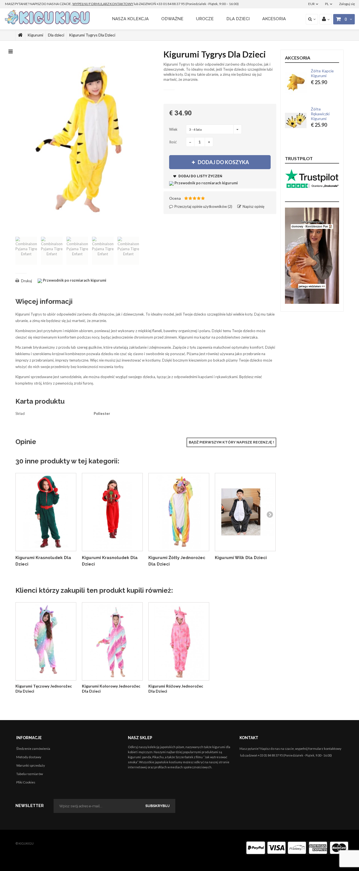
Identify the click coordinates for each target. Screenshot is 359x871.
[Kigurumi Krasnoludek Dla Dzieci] (45, 512)
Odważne (172, 18)
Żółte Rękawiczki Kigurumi (320, 114)
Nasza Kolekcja (130, 18)
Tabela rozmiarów (29, 774)
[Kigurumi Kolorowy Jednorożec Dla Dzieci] (112, 641)
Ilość (173, 142)
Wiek (173, 129)
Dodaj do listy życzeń (200, 176)
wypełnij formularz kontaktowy (318, 748)
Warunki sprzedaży (30, 765)
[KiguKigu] (48, 17)
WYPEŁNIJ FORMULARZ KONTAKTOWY (102, 4)
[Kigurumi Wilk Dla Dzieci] (245, 512)
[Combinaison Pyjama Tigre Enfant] (26, 251)
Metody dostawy (28, 757)
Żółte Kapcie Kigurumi (322, 73)
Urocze (205, 18)
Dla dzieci (238, 18)
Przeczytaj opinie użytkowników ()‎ (203, 206)
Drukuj (26, 281)
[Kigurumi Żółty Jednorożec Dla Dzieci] (178, 512)
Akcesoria (274, 18)
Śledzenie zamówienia (33, 748)
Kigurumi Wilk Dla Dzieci (241, 557)
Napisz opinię (253, 206)
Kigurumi (35, 35)
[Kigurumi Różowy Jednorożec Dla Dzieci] (178, 641)
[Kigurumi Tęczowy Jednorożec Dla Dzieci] (45, 641)
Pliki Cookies (25, 782)
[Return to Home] (20, 35)
